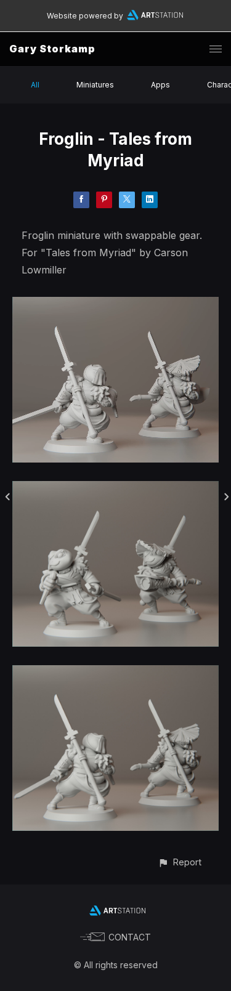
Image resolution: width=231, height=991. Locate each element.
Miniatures (95, 84)
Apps (160, 84)
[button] (179, 862)
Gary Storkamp (52, 48)
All (35, 84)
